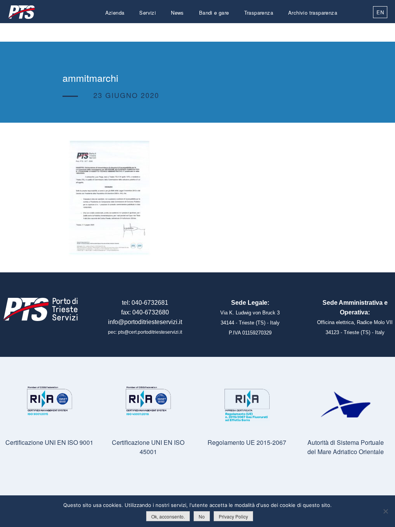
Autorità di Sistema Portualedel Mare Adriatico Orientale (345, 447)
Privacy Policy (233, 516)
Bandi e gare (214, 12)
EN (380, 12)
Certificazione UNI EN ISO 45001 (148, 447)
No (202, 516)
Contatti (328, 31)
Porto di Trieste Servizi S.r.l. (21, 12)
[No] (385, 511)
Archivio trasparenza (312, 12)
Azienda (115, 12)
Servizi (147, 12)
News (177, 12)
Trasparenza (258, 12)
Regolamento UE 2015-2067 (247, 442)
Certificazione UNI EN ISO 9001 (49, 442)
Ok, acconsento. (168, 516)
